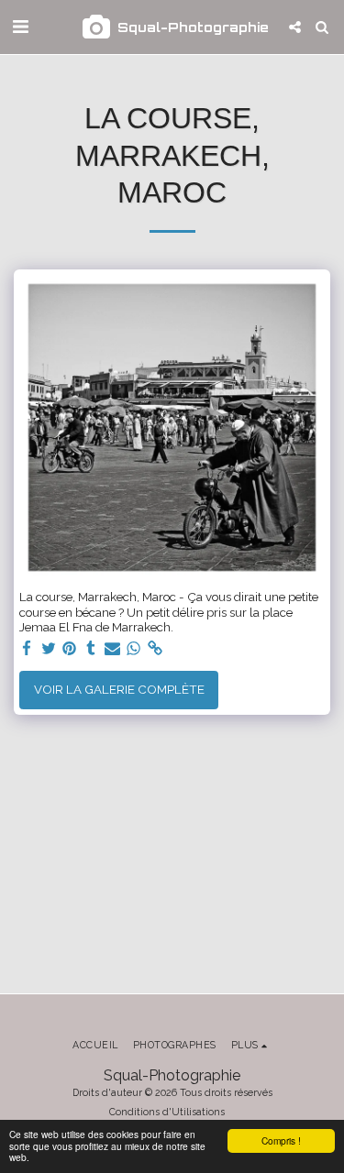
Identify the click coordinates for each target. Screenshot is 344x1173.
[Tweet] (48, 649)
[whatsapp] (133, 649)
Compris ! (281, 1140)
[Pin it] (70, 649)
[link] (155, 649)
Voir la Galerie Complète (119, 689)
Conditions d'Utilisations (167, 1111)
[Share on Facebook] (27, 649)
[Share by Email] (112, 649)
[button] (20, 26)
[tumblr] (91, 649)
